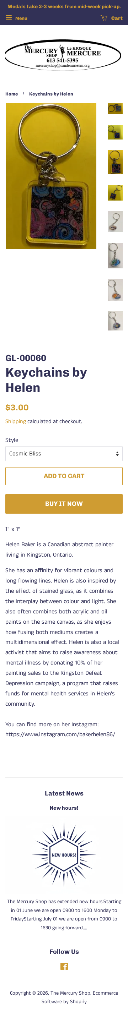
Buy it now (64, 503)
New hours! (64, 808)
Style (11, 440)
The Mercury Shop (70, 993)
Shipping (15, 421)
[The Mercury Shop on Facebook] (64, 968)
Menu (20, 18)
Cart (116, 18)
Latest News (64, 793)
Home (11, 94)
